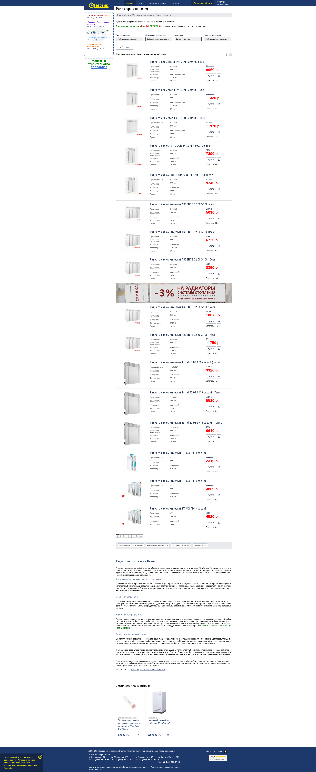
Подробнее (9, 768)
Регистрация (199, 3)
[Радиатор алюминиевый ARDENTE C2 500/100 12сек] (132, 316)
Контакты (176, 3)
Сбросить (124, 47)
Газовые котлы (153, 718)
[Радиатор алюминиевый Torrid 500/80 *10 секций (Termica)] (132, 403)
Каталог (129, 3)
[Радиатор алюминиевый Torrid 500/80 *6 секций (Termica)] (132, 373)
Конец (139, 536)
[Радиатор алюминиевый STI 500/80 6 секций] (132, 489)
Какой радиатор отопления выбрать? (148, 670)
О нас (118, 3)
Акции (141, 3)
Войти (209, 3)
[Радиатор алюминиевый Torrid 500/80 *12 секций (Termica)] (132, 433)
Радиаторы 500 (200, 545)
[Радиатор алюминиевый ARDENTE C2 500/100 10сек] (132, 269)
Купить (211, 76)
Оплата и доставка (158, 3)
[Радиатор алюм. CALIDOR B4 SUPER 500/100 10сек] (132, 186)
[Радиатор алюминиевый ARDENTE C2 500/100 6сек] (132, 213)
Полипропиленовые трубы (127, 718)
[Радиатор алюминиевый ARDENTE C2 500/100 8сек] (132, 241)
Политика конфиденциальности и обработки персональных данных (118, 767)
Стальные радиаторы (181, 545)
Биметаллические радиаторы (131, 545)
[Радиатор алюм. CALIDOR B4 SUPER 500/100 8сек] (132, 156)
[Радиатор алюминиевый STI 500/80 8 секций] (132, 517)
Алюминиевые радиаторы (157, 545)
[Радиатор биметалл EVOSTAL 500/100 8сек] (132, 72)
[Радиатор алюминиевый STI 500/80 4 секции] (132, 463)
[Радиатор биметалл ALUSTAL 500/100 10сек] (132, 128)
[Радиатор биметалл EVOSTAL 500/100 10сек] (132, 100)
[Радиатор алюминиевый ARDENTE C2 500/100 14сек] (132, 344)
